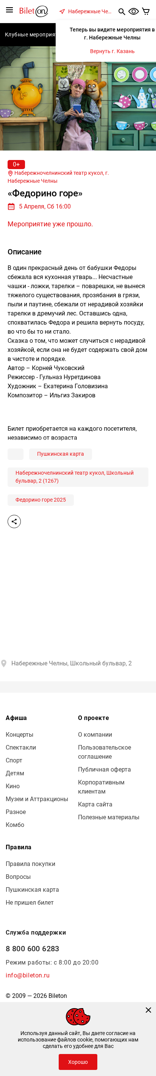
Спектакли (21, 747)
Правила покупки (30, 863)
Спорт (14, 760)
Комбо (15, 824)
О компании (95, 734)
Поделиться (14, 521)
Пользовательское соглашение (104, 752)
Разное (16, 812)
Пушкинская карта (60, 454)
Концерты (19, 734)
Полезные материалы (108, 817)
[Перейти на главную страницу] (34, 10)
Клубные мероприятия (34, 34)
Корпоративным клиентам (101, 787)
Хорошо (78, 1062)
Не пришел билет (30, 902)
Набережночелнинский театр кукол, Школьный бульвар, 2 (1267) (75, 477)
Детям (15, 773)
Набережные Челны (91, 11)
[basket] (146, 11)
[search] (121, 11)
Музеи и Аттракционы (37, 799)
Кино (13, 786)
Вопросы (18, 876)
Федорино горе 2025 (41, 500)
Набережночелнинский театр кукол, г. (58, 177)
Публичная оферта (104, 769)
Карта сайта (95, 804)
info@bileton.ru (28, 975)
